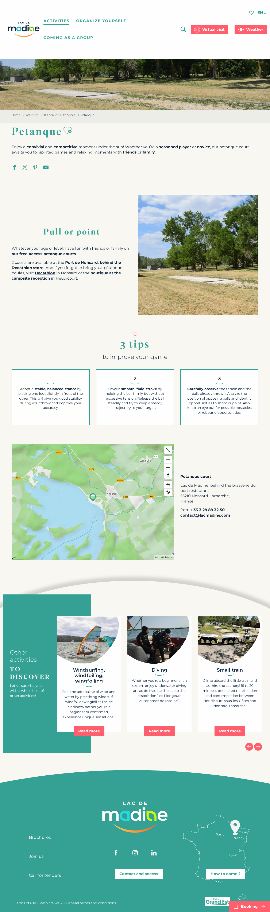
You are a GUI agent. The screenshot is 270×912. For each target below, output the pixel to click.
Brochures (40, 837)
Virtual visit (213, 29)
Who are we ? (50, 903)
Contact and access (138, 874)
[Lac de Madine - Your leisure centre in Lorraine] (23, 29)
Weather (254, 29)
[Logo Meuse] (243, 899)
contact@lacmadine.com (205, 515)
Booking (249, 906)
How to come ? (226, 874)
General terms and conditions (91, 903)
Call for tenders (45, 875)
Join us (36, 856)
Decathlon (45, 273)
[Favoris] (251, 13)
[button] (260, 13)
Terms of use (25, 903)
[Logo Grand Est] (217, 901)
